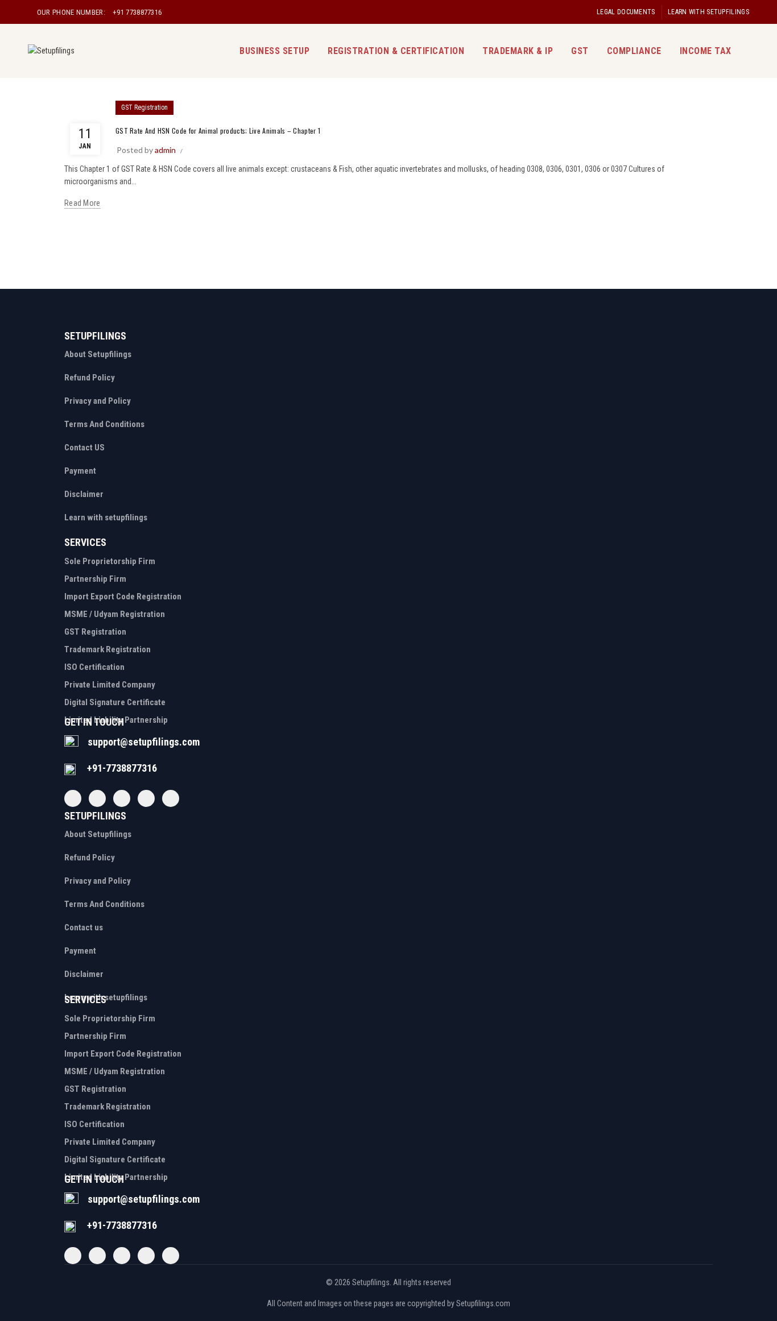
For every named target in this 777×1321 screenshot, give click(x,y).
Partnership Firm (95, 579)
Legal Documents (626, 12)
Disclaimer (84, 494)
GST (580, 50)
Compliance (634, 50)
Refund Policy (89, 377)
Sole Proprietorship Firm (109, 561)
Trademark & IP (517, 50)
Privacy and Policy (97, 401)
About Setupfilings (97, 354)
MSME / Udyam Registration (114, 614)
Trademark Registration (107, 649)
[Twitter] (97, 798)
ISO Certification (94, 667)
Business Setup (274, 50)
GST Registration (144, 107)
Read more (82, 203)
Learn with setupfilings (708, 12)
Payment (80, 471)
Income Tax (705, 50)
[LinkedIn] (170, 798)
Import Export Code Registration (122, 596)
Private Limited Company (109, 685)
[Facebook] (72, 798)
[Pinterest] (146, 798)
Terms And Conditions (104, 424)
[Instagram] (121, 798)
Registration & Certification (396, 50)
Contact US (84, 447)
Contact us (83, 927)
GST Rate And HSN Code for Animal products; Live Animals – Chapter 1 (217, 130)
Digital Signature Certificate (115, 702)
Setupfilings (371, 1282)
